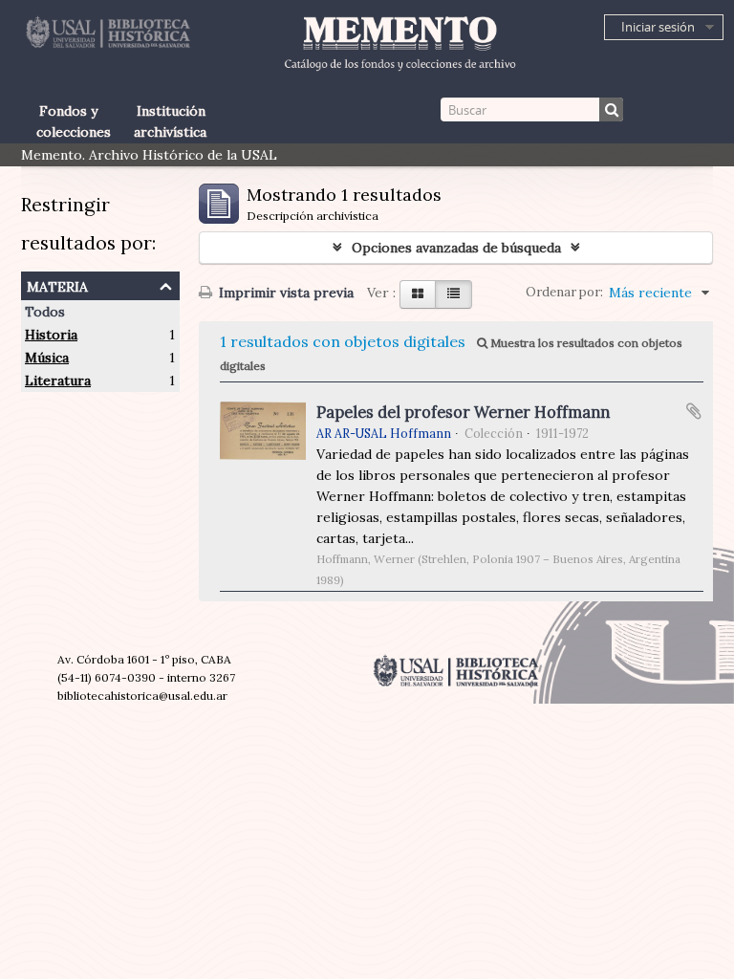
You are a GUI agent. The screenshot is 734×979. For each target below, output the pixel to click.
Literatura (58, 380)
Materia (57, 284)
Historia (51, 334)
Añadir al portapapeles (693, 411)
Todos (45, 311)
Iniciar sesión (658, 26)
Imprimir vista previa (284, 292)
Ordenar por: (564, 292)
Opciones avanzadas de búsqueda (456, 247)
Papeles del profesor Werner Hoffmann (463, 412)
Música (47, 357)
